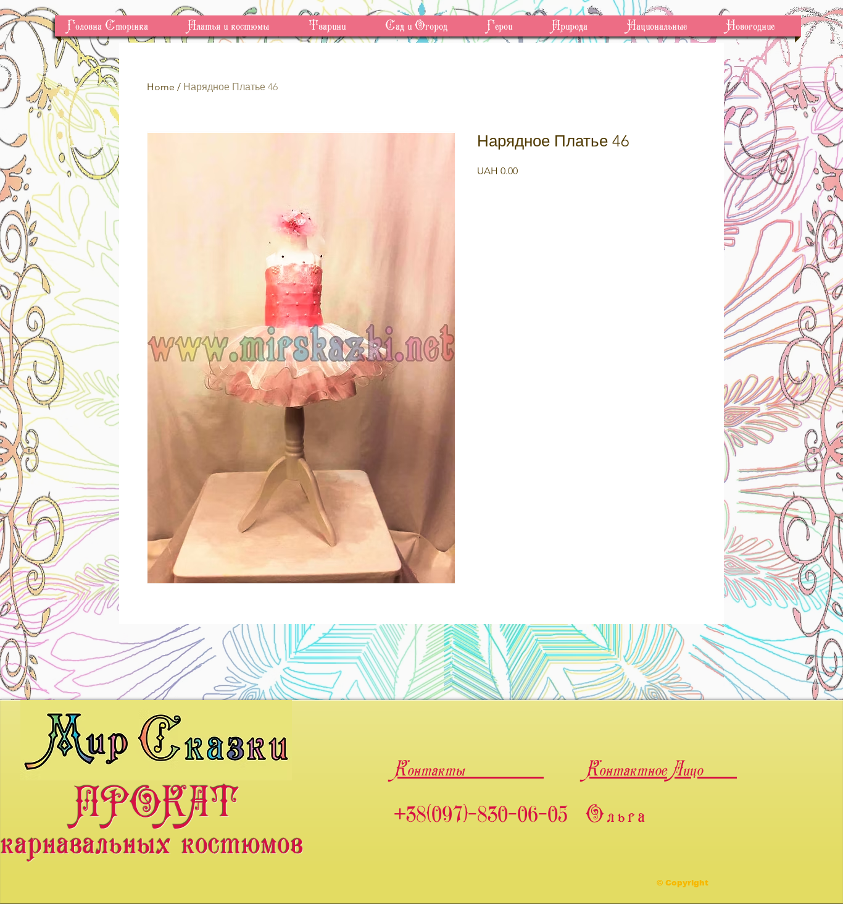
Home (161, 87)
